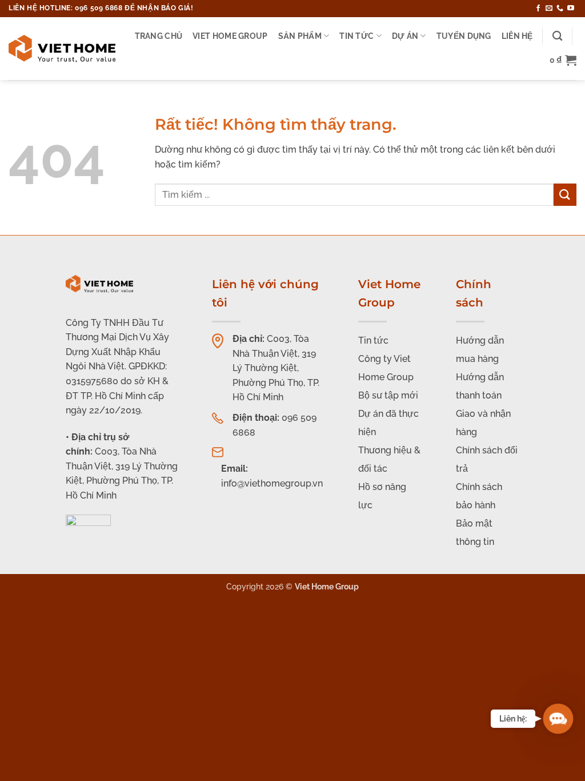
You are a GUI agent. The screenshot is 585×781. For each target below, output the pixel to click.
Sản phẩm (300, 36)
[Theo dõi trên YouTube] (570, 9)
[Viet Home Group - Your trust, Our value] (62, 48)
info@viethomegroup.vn (272, 483)
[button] (563, 60)
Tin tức (356, 36)
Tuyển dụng (463, 36)
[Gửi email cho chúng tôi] (549, 9)
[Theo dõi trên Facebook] (538, 9)
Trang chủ (159, 36)
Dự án (405, 36)
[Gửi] (565, 195)
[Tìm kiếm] (557, 36)
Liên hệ (517, 36)
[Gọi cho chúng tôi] (559, 9)
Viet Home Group (230, 36)
